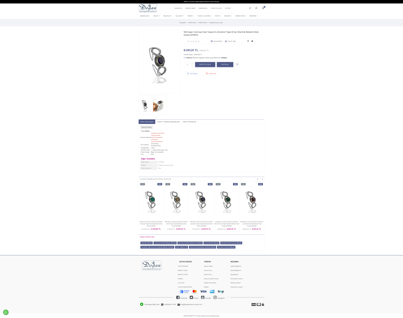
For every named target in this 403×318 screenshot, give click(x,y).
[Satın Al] (225, 64)
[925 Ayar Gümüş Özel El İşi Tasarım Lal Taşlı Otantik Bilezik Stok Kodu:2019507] (251, 200)
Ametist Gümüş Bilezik (226, 247)
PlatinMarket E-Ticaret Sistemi (195, 316)
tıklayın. (224, 58)
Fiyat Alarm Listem (236, 287)
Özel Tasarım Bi (181, 247)
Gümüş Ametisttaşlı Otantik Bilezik (202, 247)
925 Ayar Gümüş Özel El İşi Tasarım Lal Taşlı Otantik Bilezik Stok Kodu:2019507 (251, 224)
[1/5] (188, 41)
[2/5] (189, 41)
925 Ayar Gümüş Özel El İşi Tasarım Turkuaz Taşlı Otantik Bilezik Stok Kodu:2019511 (151, 224)
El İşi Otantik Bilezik (211, 243)
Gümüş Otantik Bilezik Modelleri (190, 243)
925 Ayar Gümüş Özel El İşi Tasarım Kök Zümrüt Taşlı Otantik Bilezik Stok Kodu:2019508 (226, 224)
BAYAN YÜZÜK (183, 274)
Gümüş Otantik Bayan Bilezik (165, 243)
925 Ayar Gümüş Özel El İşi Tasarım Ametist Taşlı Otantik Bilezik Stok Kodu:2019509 (201, 224)
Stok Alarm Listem (236, 278)
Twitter (196, 298)
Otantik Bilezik (146, 243)
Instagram (221, 298)
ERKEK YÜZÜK (183, 270)
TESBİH (180, 278)
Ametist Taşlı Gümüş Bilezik (231, 243)
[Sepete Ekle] (205, 64)
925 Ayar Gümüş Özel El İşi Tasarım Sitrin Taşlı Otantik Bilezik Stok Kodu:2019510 (176, 224)
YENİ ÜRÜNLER (183, 266)
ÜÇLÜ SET (181, 283)
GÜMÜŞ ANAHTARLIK (185, 287)
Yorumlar (217, 41)
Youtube (207, 298)
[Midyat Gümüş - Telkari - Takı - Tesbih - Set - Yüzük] (148, 12)
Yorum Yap (232, 41)
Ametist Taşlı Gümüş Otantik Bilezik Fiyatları (157, 247)
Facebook (183, 298)
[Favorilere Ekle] (237, 64)
